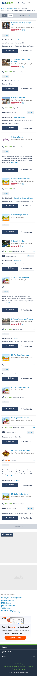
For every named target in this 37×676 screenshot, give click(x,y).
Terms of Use (16, 669)
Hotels (27, 100)
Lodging (32, 100)
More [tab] (4, 656)
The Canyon (17, 261)
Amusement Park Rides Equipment (13, 612)
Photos (6, 35)
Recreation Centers (31, 420)
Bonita (15, 338)
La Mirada (30, 198)
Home (2, 8)
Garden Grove (18, 81)
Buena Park (17, 40)
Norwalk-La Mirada (20, 198)
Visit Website (27, 51)
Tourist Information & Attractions (12, 599)
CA (7, 8)
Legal (23, 669)
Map (10, 15)
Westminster (12, 8)
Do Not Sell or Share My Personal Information (18, 666)
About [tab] (4, 647)
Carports (27, 64)
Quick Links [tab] (6, 652)
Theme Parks (5, 608)
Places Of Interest (7, 600)
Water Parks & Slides (17, 27)
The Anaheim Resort (20, 117)
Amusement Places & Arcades (11, 597)
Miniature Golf (6, 604)
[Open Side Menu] (34, 3)
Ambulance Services (8, 610)
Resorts (4, 607)
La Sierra (16, 480)
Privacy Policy (18, 664)
